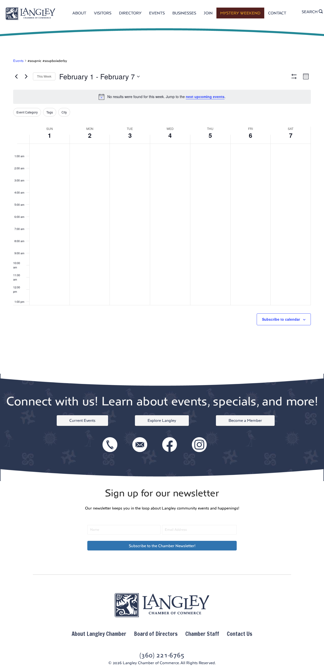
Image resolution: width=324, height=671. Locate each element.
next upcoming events (205, 96)
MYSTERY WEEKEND (240, 13)
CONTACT (277, 13)
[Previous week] (16, 77)
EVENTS (157, 13)
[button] (162, 545)
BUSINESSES (184, 13)
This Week (44, 76)
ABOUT (79, 13)
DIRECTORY (130, 13)
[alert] (162, 97)
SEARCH (310, 12)
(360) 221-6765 (162, 655)
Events (18, 61)
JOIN (208, 13)
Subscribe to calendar (281, 319)
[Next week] (26, 77)
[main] (162, 208)
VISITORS (102, 13)
